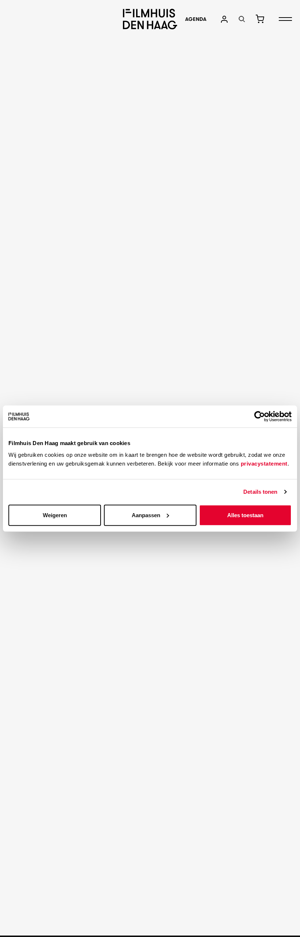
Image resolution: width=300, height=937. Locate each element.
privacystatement (264, 463)
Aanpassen (146, 515)
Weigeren (55, 515)
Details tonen (260, 492)
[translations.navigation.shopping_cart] (259, 19)
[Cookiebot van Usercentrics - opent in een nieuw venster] (260, 416)
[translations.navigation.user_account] (224, 19)
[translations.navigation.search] (242, 19)
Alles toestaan (245, 515)
